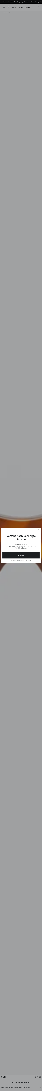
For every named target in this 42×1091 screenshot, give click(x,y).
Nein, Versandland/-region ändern (21, 560)
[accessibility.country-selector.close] (39, 530)
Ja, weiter (21, 555)
